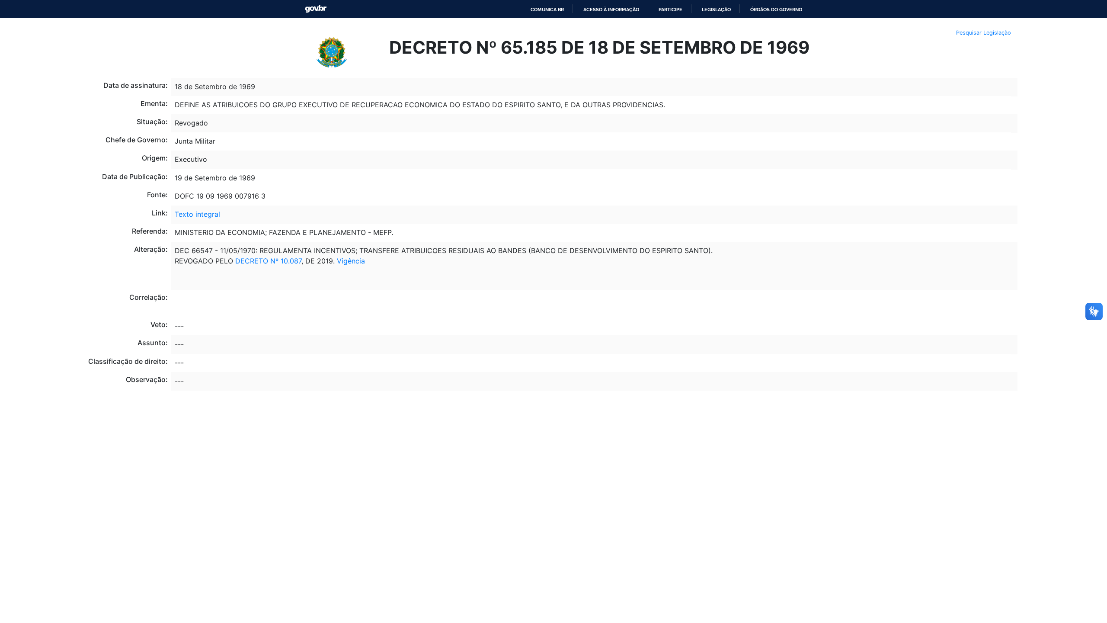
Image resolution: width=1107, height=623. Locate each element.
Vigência (351, 261)
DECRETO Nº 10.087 (268, 261)
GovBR (315, 9)
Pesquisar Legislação (983, 32)
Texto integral (197, 214)
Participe (670, 9)
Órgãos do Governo (776, 9)
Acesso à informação (611, 9)
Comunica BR (547, 9)
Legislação (716, 9)
